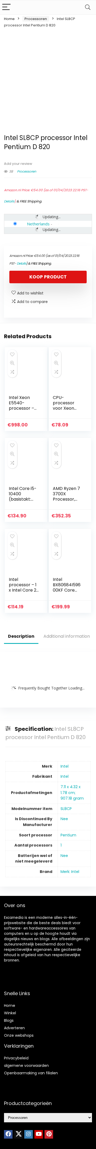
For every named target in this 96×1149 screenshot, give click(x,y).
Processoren (36, 18)
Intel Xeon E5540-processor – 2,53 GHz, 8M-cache (23, 408)
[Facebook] (8, 1134)
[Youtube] (38, 1134)
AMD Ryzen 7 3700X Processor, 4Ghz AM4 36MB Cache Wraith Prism (66, 501)
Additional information (66, 636)
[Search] (87, 7)
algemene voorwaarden (26, 1065)
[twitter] (18, 1134)
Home (9, 18)
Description (21, 636)
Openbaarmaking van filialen (31, 1073)
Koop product (48, 277)
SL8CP (66, 808)
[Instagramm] (28, 1134)
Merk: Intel (70, 871)
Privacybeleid (16, 1058)
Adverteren (14, 1028)
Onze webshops (19, 1035)
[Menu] (6, 7)
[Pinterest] (49, 1134)
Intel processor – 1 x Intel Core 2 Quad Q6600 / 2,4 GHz (23, 590)
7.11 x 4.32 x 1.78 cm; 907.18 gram (72, 792)
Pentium (68, 835)
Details (9, 201)
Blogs (9, 1020)
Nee (64, 818)
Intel (65, 766)
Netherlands (38, 223)
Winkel (10, 1013)
